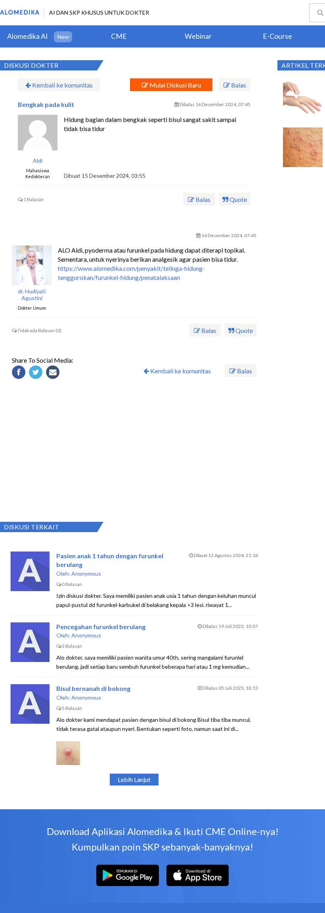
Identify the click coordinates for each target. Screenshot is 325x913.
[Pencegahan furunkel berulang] (30, 642)
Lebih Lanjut (134, 779)
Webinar (198, 36)
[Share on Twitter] (37, 373)
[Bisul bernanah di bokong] (30, 704)
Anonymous (86, 573)
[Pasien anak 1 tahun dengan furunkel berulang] (30, 571)
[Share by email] (54, 373)
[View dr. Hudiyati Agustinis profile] (32, 265)
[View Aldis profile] (37, 134)
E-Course (277, 36)
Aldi (37, 161)
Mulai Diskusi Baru (174, 85)
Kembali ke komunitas (62, 85)
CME (119, 36)
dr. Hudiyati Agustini (32, 294)
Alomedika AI (27, 36)
